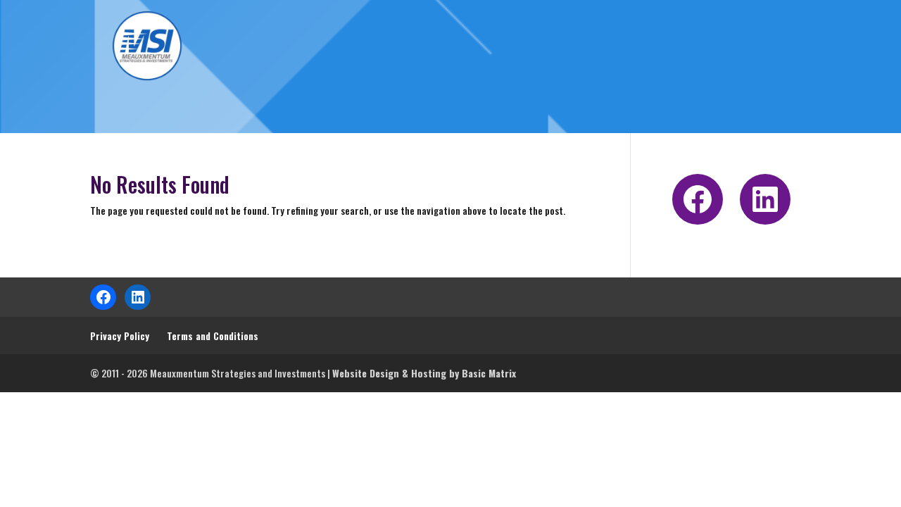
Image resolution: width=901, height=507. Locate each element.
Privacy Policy (119, 335)
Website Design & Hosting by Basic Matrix (424, 372)
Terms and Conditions (212, 335)
